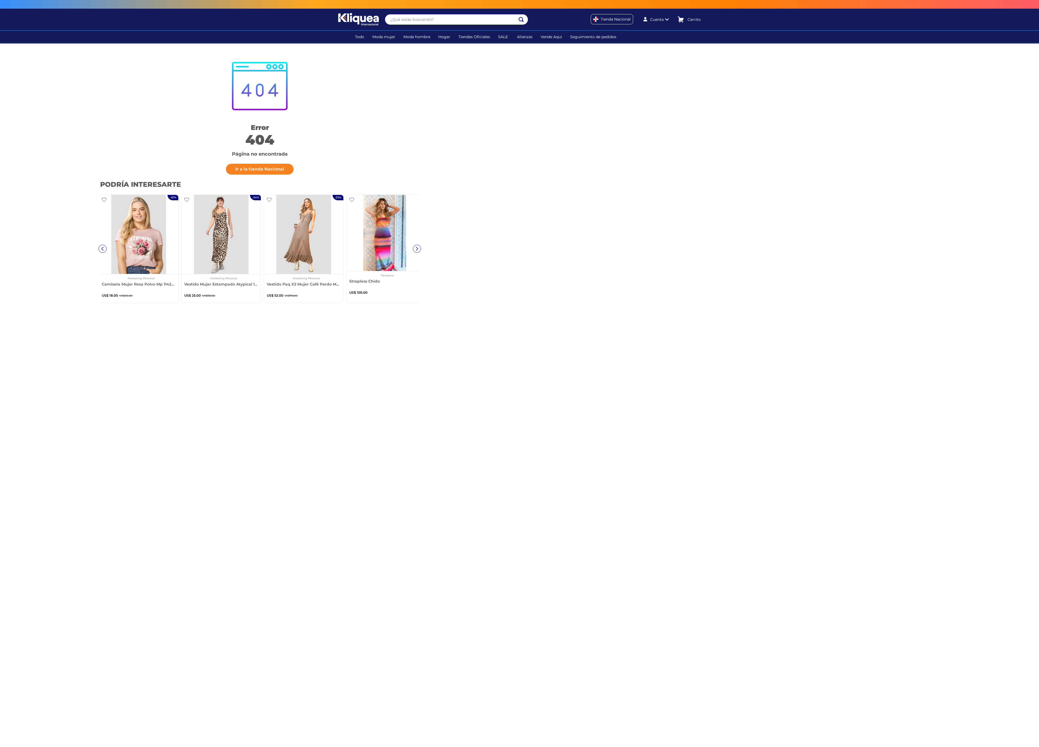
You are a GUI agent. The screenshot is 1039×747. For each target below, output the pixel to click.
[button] (342, 37)
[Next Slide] (417, 249)
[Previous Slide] (102, 249)
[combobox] (456, 19)
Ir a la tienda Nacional (259, 169)
